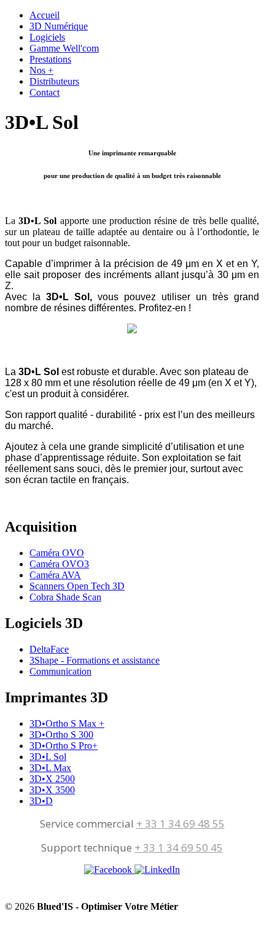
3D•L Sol (47, 756)
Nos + (41, 70)
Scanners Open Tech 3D (77, 586)
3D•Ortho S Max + (66, 723)
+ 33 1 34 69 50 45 (178, 847)
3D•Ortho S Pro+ (63, 745)
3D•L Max (50, 767)
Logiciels (47, 37)
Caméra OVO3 (59, 564)
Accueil (44, 15)
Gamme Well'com (64, 48)
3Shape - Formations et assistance (94, 660)
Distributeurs (54, 81)
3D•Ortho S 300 (61, 734)
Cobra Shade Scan (65, 597)
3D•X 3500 (52, 790)
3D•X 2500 (52, 779)
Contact (44, 92)
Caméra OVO (56, 553)
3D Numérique (58, 26)
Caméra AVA (55, 575)
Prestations (50, 59)
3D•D (41, 801)
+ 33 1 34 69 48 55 (180, 823)
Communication (60, 671)
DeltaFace (49, 649)
